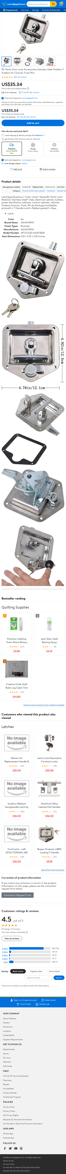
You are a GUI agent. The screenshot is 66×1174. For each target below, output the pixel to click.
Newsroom (7, 1026)
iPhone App (8, 1133)
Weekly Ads (44, 1004)
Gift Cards (7, 1066)
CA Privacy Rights (11, 1115)
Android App (8, 1137)
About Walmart (9, 1018)
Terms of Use (8, 1106)
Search (59, 977)
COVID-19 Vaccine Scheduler (16, 1076)
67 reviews (22, 77)
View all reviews (11, 938)
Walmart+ (7, 1061)
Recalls (6, 1084)
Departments (12, 10)
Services (25, 10)
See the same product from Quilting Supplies (43, 704)
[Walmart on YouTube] (15, 1149)
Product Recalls (10, 1092)
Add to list (17, 169)
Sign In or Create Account (25, 1000)
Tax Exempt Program (12, 1097)
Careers (6, 1022)
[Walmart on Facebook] (4, 1149)
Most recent (18, 971)
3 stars (5, 955)
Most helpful (54, 971)
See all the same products (52, 869)
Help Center (50, 1000)
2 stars (5, 958)
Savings (35, 10)
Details (24, 163)
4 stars (5, 952)
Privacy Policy (9, 1111)
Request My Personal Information (17, 1119)
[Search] (53, 4)
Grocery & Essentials (51, 10)
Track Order (25, 1004)
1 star (5, 962)
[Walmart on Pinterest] (21, 1149)
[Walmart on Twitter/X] (10, 1149)
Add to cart (33, 123)
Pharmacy (7, 1080)
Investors (7, 1031)
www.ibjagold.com (30, 98)
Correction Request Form (17, 895)
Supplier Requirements (13, 1039)
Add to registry (49, 169)
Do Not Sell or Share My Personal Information (23, 1123)
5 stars (5, 948)
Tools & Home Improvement (33, 190)
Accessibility (8, 1088)
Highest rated (36, 971)
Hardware (51, 190)
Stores (6, 1053)
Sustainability (8, 1035)
